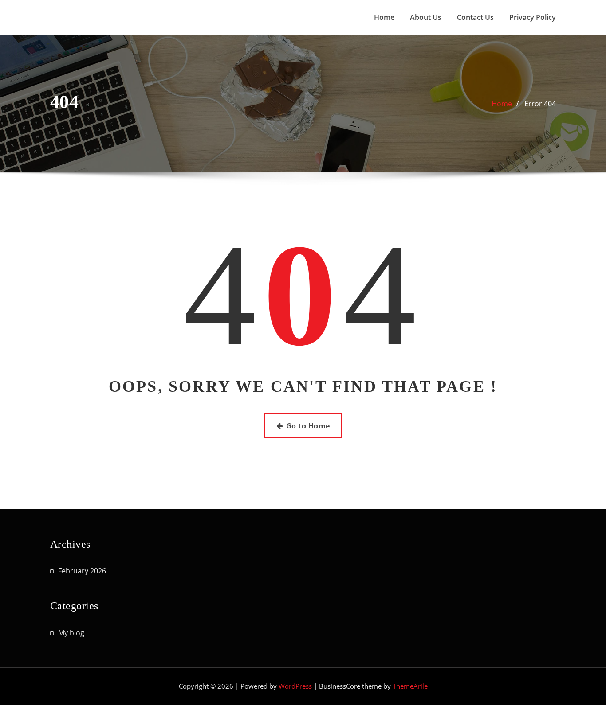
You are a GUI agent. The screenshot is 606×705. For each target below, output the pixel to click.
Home (384, 17)
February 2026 (82, 571)
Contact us (475, 17)
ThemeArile (410, 686)
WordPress (295, 686)
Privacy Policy (532, 17)
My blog (71, 633)
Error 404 (540, 104)
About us (425, 17)
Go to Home (308, 426)
